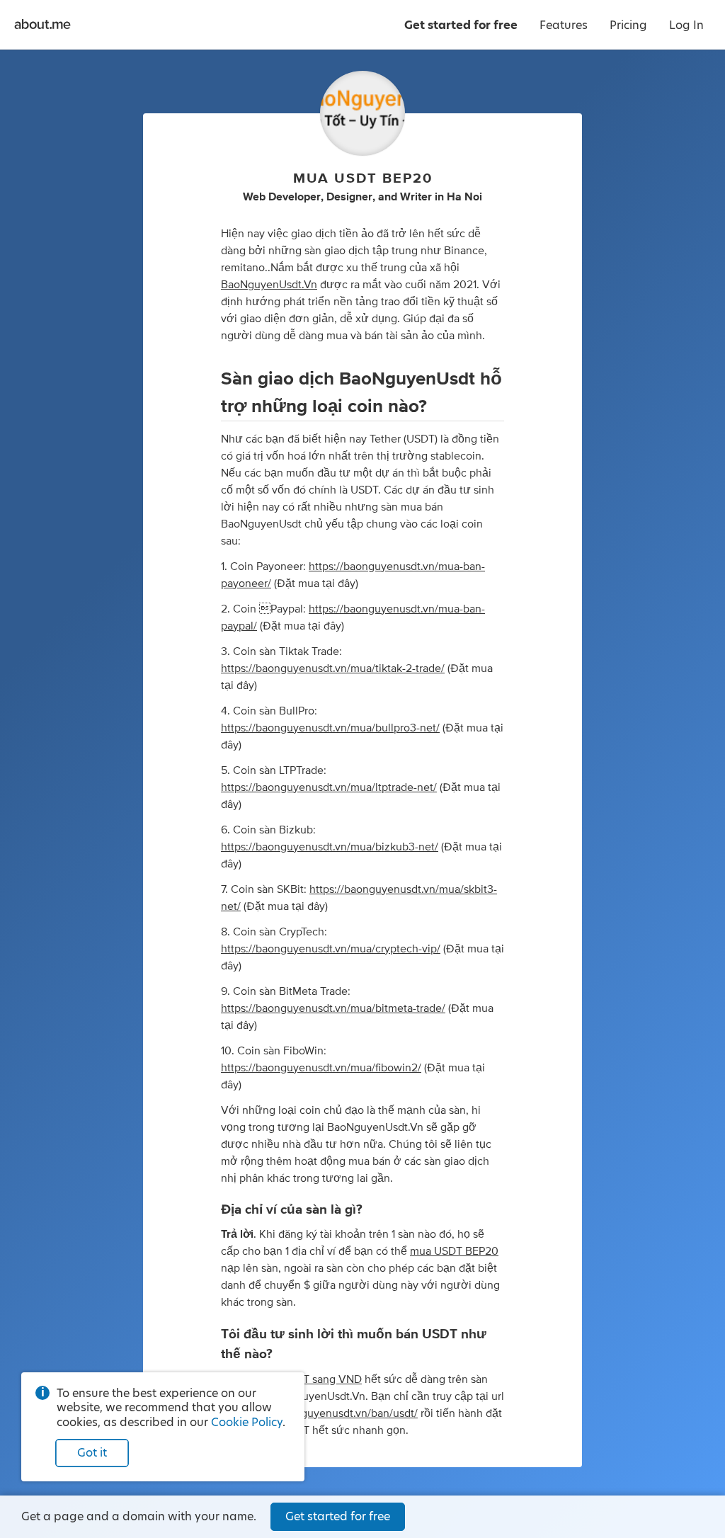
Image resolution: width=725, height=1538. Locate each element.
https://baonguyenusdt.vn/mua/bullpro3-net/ (330, 728)
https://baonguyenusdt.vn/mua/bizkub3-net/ (329, 847)
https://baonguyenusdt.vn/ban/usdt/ (329, 1413)
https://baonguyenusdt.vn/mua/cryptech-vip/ (330, 949)
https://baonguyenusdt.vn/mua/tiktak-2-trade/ (333, 668)
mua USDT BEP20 (454, 1251)
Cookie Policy (246, 1422)
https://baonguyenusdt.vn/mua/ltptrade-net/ (329, 787)
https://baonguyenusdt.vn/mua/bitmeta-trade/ (333, 1008)
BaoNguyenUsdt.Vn (269, 284)
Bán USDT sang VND (310, 1379)
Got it (92, 1453)
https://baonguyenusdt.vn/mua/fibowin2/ (321, 1067)
